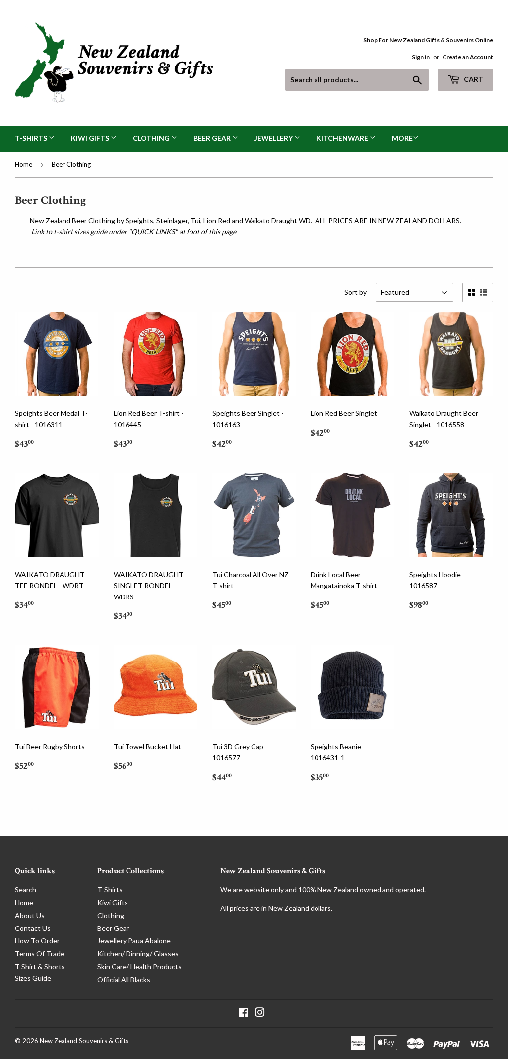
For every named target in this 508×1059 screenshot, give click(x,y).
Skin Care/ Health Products (139, 966)
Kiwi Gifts (91, 138)
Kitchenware (343, 138)
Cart (472, 79)
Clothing (152, 138)
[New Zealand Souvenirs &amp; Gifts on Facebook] (243, 1013)
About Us (30, 915)
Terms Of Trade (39, 953)
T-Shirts (32, 138)
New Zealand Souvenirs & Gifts (84, 1041)
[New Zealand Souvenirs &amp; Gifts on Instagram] (260, 1013)
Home (23, 164)
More (402, 138)
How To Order (37, 940)
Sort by (355, 292)
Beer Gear (212, 138)
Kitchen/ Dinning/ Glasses (138, 953)
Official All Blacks (123, 979)
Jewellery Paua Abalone (134, 940)
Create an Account (468, 57)
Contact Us (33, 928)
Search (25, 889)
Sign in (421, 57)
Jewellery (274, 138)
